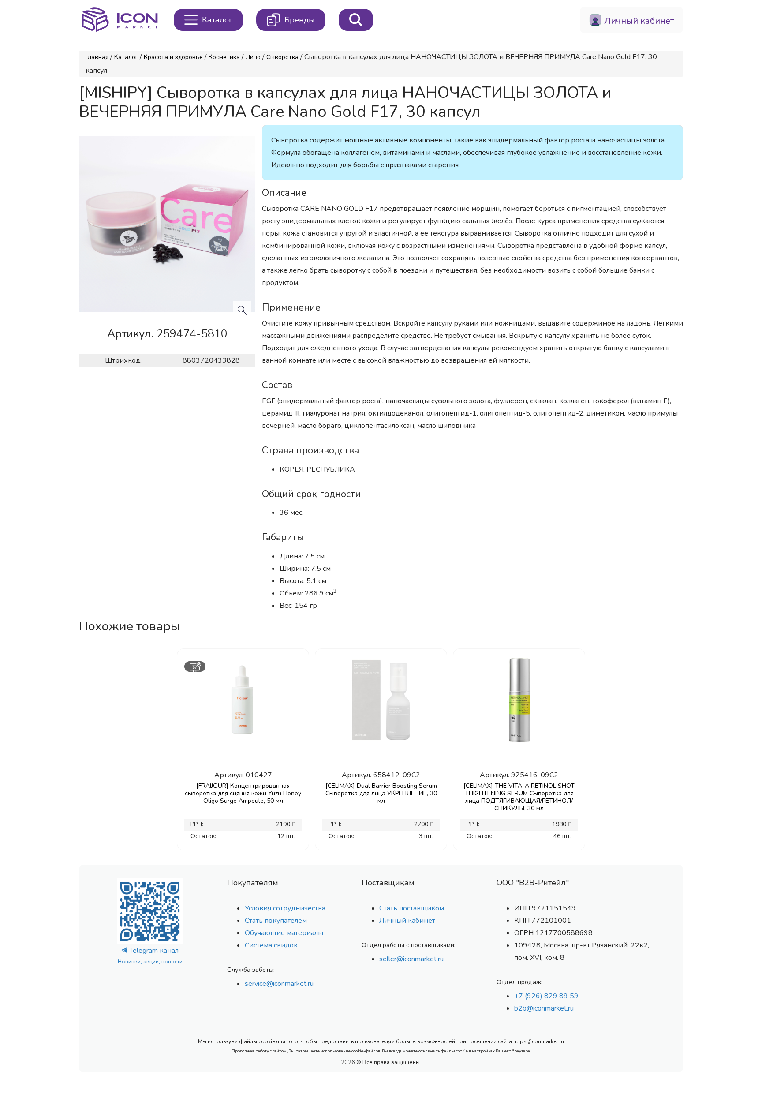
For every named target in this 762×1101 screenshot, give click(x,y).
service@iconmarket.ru (279, 984)
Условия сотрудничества (285, 908)
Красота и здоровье (173, 57)
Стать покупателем (276, 920)
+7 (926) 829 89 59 (546, 996)
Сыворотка (282, 57)
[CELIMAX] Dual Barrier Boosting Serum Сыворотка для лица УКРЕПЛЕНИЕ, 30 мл (381, 793)
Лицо (253, 57)
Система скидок (271, 945)
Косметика (224, 57)
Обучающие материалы (284, 933)
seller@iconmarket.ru (411, 959)
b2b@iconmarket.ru (544, 1008)
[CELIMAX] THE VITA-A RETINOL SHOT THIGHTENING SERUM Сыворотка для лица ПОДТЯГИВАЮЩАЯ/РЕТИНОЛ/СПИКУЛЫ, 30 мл (519, 797)
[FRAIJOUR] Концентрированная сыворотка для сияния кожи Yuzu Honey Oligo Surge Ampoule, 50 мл (243, 793)
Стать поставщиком (411, 908)
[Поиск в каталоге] (356, 20)
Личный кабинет (407, 920)
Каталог (126, 57)
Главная (97, 57)
